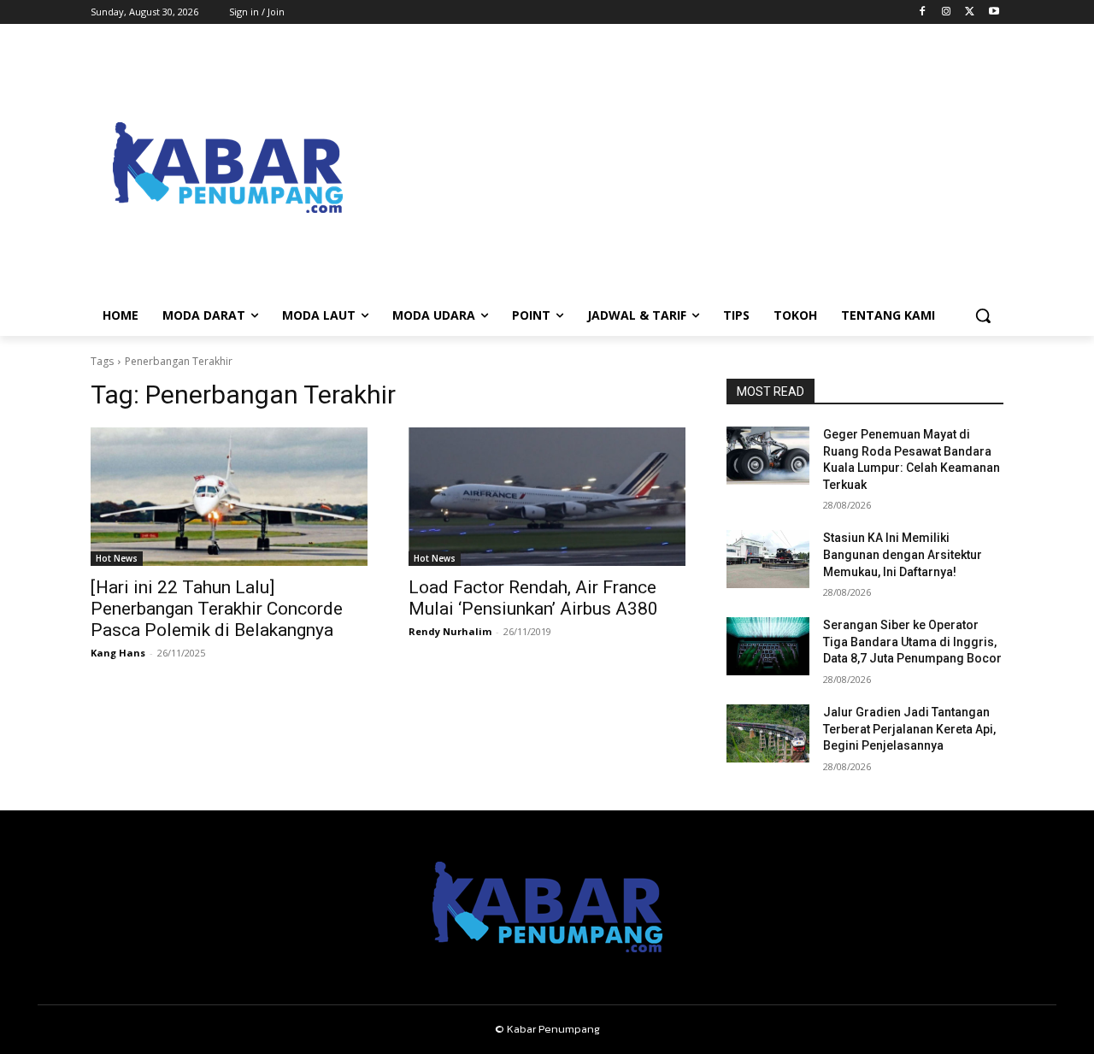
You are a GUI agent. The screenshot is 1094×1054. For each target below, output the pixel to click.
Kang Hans (118, 652)
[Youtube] (993, 12)
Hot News (117, 558)
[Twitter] (969, 12)
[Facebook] (922, 12)
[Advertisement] (683, 167)
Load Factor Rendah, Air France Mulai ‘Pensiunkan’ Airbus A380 (533, 598)
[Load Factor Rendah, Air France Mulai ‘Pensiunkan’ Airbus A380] (547, 496)
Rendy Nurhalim (450, 631)
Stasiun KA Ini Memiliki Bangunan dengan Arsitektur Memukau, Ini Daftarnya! (902, 554)
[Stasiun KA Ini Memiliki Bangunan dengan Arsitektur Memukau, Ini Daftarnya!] (767, 559)
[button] (982, 315)
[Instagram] (946, 12)
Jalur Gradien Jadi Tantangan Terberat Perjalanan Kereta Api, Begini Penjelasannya (909, 728)
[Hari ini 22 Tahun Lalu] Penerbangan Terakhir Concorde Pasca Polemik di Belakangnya (217, 608)
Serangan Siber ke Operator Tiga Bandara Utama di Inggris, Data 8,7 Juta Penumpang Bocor (912, 641)
